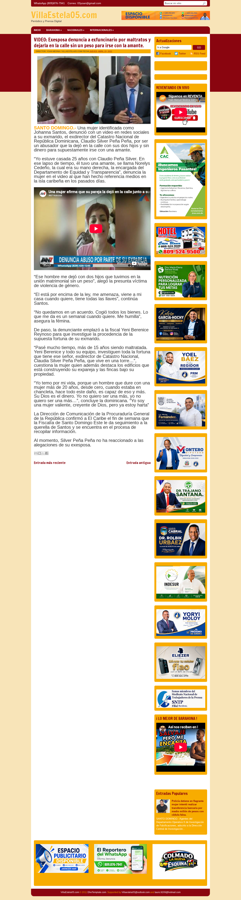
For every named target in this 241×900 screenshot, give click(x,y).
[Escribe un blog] (39, 453)
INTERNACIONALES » (102, 30)
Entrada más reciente (50, 462)
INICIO (37, 30)
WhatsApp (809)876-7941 (49, 3)
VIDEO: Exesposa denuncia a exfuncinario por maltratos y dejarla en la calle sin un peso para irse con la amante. (92, 42)
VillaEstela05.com (64, 14)
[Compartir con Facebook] (47, 453)
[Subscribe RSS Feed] (192, 53)
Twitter (182, 53)
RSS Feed (199, 53)
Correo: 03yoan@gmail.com (84, 3)
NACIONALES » (75, 30)
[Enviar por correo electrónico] (36, 453)
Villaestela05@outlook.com (136, 892)
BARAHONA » (54, 30)
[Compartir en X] (43, 453)
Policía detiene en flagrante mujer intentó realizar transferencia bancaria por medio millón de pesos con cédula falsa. (188, 808)
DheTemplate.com (97, 892)
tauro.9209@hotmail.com (168, 892)
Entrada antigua (139, 462)
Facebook (165, 53)
